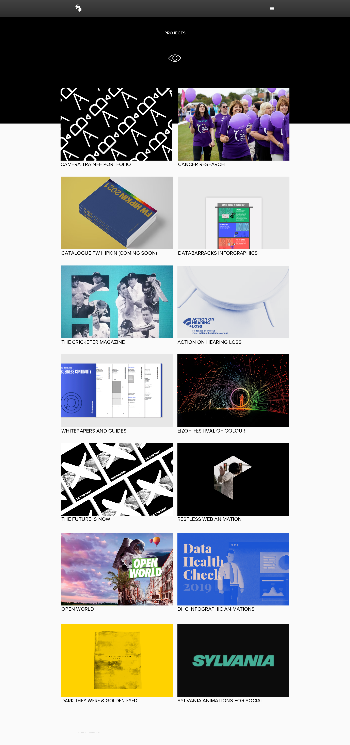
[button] (272, 8)
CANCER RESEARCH (201, 164)
